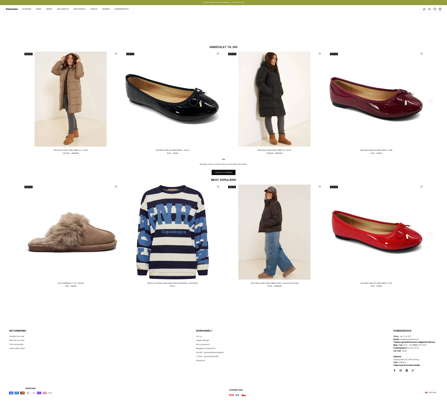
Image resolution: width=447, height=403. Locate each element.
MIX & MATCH (63, 9)
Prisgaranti (200, 360)
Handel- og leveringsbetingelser (210, 352)
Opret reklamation (17, 348)
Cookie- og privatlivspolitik (207, 356)
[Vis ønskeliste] (435, 9)
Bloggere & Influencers (205, 348)
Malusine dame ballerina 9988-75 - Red (376, 283)
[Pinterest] (407, 370)
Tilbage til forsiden (223, 172)
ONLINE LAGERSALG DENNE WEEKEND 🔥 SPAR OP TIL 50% (223, 2)
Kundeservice (122, 9)
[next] (430, 100)
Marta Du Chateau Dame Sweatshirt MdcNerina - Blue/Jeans (172, 283)
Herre (49, 9)
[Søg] (429, 9)
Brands (106, 9)
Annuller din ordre (16, 336)
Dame (38, 9)
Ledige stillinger (202, 340)
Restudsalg (79, 9)
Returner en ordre (16, 340)
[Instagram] (401, 370)
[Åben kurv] (440, 9)
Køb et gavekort (203, 344)
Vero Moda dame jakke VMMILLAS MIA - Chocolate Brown (274, 283)
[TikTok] (413, 370)
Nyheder (26, 9)
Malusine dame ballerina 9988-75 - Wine (376, 150)
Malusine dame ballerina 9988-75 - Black (172, 150)
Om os (199, 336)
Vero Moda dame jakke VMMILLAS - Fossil (70, 150)
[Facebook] (394, 370)
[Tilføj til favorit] (116, 53)
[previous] (16, 100)
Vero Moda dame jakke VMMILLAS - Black (274, 150)
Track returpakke (16, 344)
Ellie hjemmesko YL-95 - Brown (71, 283)
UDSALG (93, 9)
